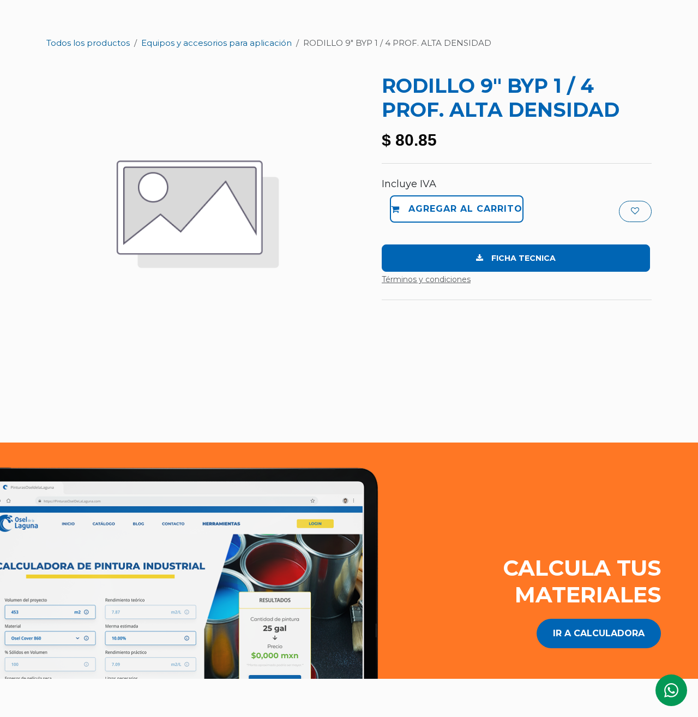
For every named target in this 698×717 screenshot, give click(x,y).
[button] (457, 209)
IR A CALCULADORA (599, 633)
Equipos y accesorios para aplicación (216, 43)
